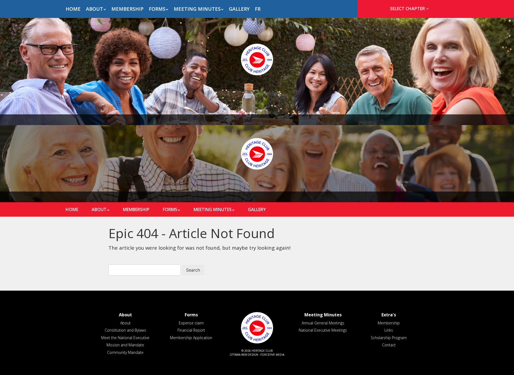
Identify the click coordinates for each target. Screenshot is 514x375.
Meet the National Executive (125, 337)
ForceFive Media (272, 355)
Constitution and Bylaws (125, 330)
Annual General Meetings (323, 322)
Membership (127, 9)
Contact (389, 344)
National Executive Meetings (323, 330)
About (94, 9)
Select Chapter (408, 9)
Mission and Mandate (125, 344)
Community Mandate (125, 352)
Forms (157, 9)
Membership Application (191, 337)
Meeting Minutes (197, 9)
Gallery (239, 9)
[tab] (407, 9)
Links (388, 330)
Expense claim (191, 322)
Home (73, 9)
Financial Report (191, 330)
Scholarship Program (389, 337)
